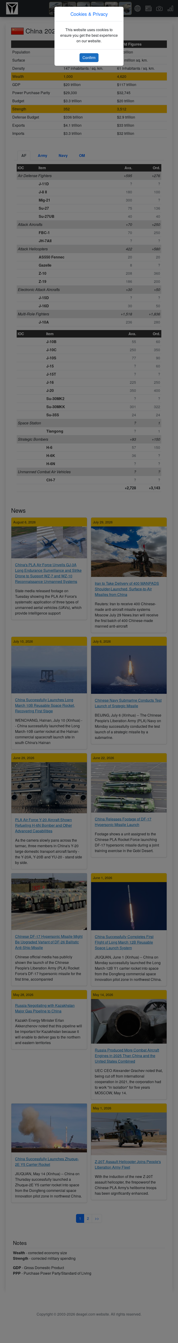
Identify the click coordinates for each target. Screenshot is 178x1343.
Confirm (89, 57)
